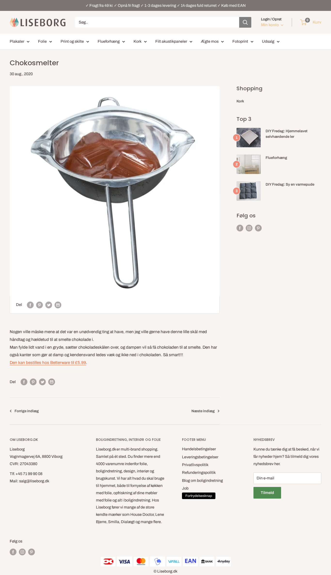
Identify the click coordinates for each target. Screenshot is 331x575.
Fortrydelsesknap (198, 496)
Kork (138, 41)
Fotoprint (240, 41)
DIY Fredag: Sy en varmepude (290, 184)
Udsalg (268, 41)
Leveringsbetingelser (200, 457)
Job (185, 488)
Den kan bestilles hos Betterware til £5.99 (48, 362)
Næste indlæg (203, 411)
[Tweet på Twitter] (48, 304)
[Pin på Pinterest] (39, 304)
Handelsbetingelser (199, 449)
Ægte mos (210, 41)
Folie (42, 41)
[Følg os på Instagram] (249, 228)
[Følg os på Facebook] (239, 228)
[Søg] (245, 22)
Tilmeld (267, 493)
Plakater (17, 41)
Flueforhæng (109, 41)
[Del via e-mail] (58, 304)
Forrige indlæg (27, 411)
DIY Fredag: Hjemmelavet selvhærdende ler (286, 134)
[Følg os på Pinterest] (258, 228)
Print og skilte (72, 41)
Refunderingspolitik (199, 472)
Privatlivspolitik (195, 465)
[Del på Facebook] (30, 304)
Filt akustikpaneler (171, 41)
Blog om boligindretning (202, 480)
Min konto (270, 25)
